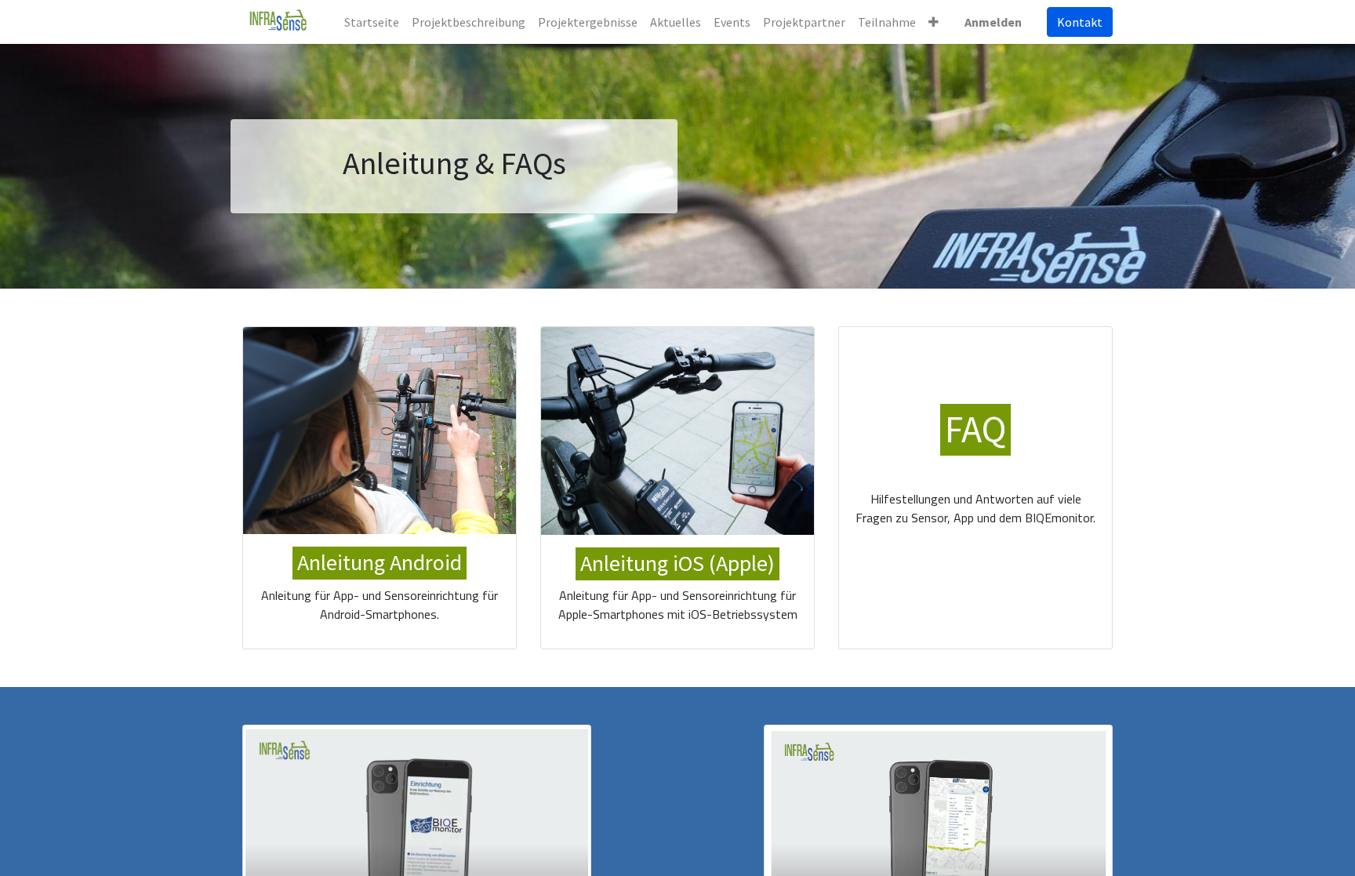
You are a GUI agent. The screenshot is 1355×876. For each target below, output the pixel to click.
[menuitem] (371, 22)
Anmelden (993, 22)
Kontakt (1080, 22)
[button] (933, 22)
